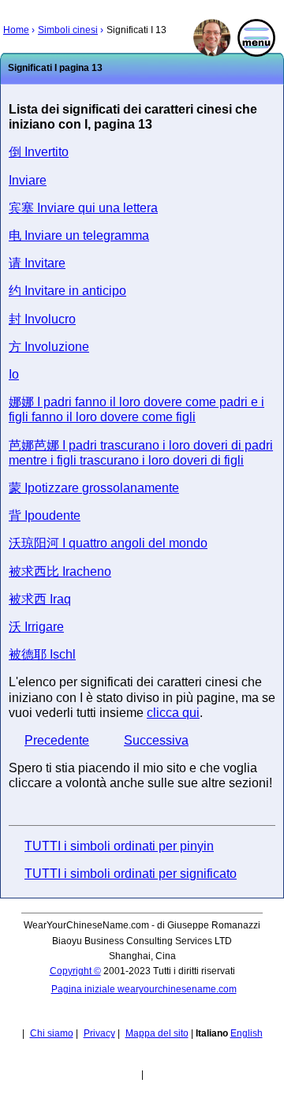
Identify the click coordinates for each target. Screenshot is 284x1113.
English (246, 1033)
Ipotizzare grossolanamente (94, 488)
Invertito (39, 152)
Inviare (28, 180)
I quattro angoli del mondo (108, 543)
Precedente (56, 740)
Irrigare (36, 626)
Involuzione (49, 346)
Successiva (156, 740)
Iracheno (60, 571)
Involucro (42, 319)
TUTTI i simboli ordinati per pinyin (119, 846)
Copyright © (75, 971)
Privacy (99, 1033)
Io (14, 374)
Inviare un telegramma (79, 235)
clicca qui (173, 712)
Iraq (40, 599)
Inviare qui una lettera (83, 208)
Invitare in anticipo (67, 290)
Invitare (37, 263)
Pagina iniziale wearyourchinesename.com (144, 989)
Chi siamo (51, 1033)
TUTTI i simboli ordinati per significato (130, 873)
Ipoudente (44, 515)
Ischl (42, 654)
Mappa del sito (157, 1033)
